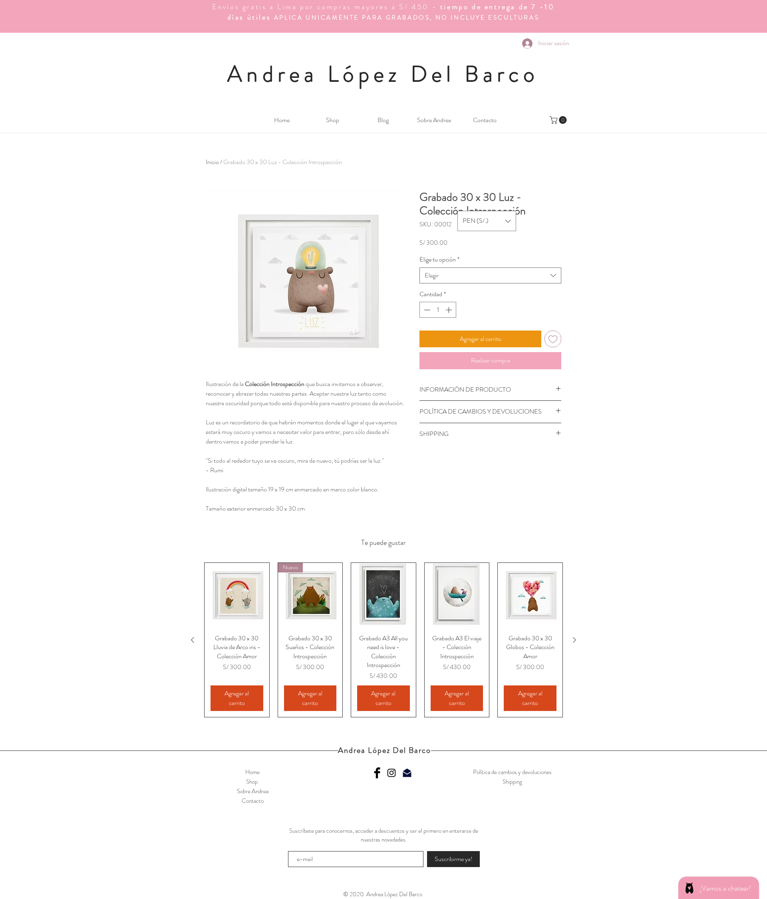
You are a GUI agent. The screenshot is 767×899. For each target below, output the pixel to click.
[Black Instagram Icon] (391, 772)
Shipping (512, 781)
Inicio (212, 161)
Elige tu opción (439, 259)
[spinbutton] (438, 309)
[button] (559, 120)
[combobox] (490, 275)
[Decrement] (426, 309)
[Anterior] (192, 640)
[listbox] (486, 221)
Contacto (253, 800)
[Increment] (449, 309)
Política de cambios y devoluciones (512, 772)
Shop (252, 781)
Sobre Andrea (252, 791)
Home (252, 772)
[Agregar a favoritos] (552, 339)
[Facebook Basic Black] (377, 772)
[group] (383, 640)
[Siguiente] (574, 640)
